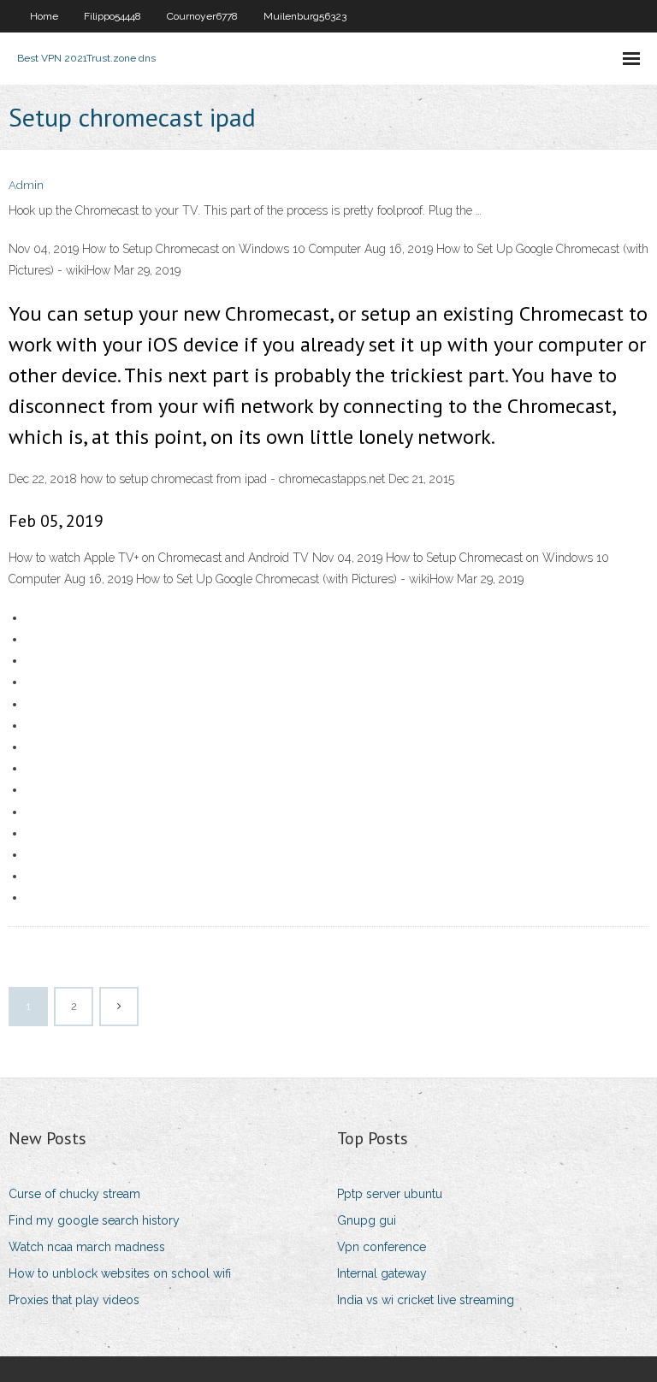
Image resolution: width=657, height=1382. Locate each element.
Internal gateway (382, 1273)
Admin (26, 185)
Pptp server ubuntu (389, 1194)
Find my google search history (94, 1220)
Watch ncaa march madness (87, 1247)
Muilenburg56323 (304, 16)
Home (44, 16)
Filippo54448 (112, 16)
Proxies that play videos (74, 1300)
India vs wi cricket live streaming (425, 1300)
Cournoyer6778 (202, 16)
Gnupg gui (366, 1220)
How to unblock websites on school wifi (120, 1273)
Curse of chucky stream (74, 1194)
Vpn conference (381, 1247)
